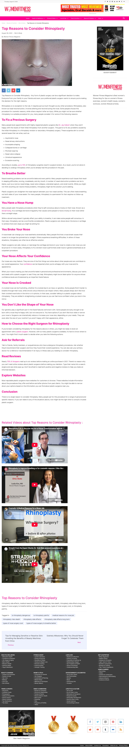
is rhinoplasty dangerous (21, 615)
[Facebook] (105, 1)
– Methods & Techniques (41, 681)
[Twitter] (107, 1)
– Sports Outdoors (6, 699)
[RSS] (121, 729)
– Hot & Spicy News (71, 674)
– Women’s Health (6, 663)
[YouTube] (119, 1)
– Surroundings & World (72, 703)
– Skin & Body (5, 683)
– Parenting (37, 699)
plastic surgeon (22, 332)
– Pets (35, 701)
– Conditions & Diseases (8, 658)
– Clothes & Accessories (8, 674)
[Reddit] (117, 1)
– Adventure (4, 690)
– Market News (38, 679)
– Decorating (101, 671)
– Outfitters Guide (6, 692)
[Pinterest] (112, 1)
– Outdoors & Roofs (103, 680)
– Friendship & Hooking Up (73, 660)
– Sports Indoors (6, 697)
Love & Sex (63, 18)
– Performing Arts (71, 681)
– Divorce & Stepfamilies (40, 692)
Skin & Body (18, 33)
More (99, 18)
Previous (11, 645)
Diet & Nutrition (75, 18)
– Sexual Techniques (72, 665)
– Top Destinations (6, 701)
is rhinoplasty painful (41, 615)
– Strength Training (39, 667)
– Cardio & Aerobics (39, 656)
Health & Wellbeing (37, 18)
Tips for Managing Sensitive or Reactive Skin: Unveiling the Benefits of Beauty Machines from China (24, 638)
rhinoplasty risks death (11, 619)
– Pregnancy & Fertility (40, 703)
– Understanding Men (72, 667)
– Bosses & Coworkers (40, 690)
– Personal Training (39, 663)
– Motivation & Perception (73, 694)
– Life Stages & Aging (7, 660)
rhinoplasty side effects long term (57, 619)
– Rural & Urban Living (72, 699)
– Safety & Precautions (7, 696)
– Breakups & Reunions (72, 656)
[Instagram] (109, 1)
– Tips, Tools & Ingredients (105, 667)
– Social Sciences (71, 701)
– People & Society (71, 696)
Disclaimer (105, 745)
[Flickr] (124, 1)
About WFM (88, 745)
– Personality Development (73, 697)
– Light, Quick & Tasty (104, 662)
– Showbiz (69, 683)
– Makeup (4, 679)
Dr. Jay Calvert (64, 125)
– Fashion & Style (6, 676)
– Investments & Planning (41, 678)
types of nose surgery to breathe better (41, 623)
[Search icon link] (123, 18)
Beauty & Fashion (89, 18)
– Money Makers (38, 683)
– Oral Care (4, 681)
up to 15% (21, 165)
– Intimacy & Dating (71, 658)
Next (79, 642)
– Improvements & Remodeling (107, 676)
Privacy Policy (123, 745)
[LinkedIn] (114, 1)
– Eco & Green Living (72, 692)
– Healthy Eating (102, 658)
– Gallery (100, 673)
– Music (68, 679)
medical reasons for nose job (63, 615)
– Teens (36, 704)
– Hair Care (4, 678)
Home (27, 18)
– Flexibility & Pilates (39, 660)
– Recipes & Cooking (104, 665)
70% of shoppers (13, 361)
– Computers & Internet (40, 674)
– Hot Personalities (71, 676)
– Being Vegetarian (103, 656)
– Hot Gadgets (38, 676)
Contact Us (97, 745)
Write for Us (114, 745)
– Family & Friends (39, 694)
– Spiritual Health (6, 665)
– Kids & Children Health (40, 696)
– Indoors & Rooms (103, 678)
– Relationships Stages (72, 662)
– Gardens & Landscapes (105, 674)
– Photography (5, 694)
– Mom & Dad (37, 697)
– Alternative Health (6, 656)
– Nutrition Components (105, 663)
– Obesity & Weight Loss (40, 662)
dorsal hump (6, 211)
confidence (28, 264)
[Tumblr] (121, 1)
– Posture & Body (38, 665)
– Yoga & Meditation (7, 667)
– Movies (68, 678)
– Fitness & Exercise (39, 658)
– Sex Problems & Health (73, 663)
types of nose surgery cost (13, 623)
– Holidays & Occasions (104, 660)
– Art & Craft (69, 690)
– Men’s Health (5, 662)
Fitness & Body (51, 18)
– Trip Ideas (4, 703)
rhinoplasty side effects (32, 619)
